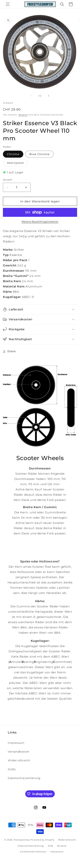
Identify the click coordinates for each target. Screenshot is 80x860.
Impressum (16, 743)
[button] (7, 4)
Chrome (13, 154)
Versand (22, 114)
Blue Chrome (39, 154)
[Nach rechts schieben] (48, 95)
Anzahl (7, 179)
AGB (50, 845)
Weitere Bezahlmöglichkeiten (40, 221)
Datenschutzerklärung (24, 778)
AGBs (12, 769)
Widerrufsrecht (19, 760)
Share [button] (11, 351)
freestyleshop (22, 839)
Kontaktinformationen (33, 851)
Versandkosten (18, 751)
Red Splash (17, 163)
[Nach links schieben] (31, 95)
